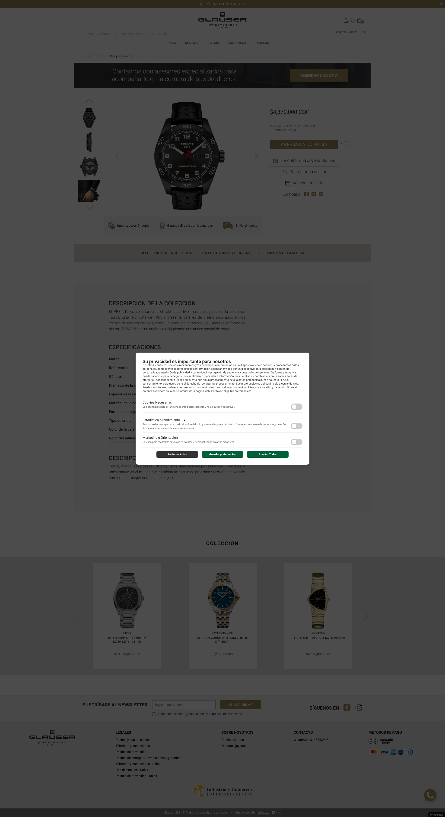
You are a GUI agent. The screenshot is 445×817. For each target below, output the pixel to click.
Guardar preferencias (222, 454)
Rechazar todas (177, 454)
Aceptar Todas (268, 454)
